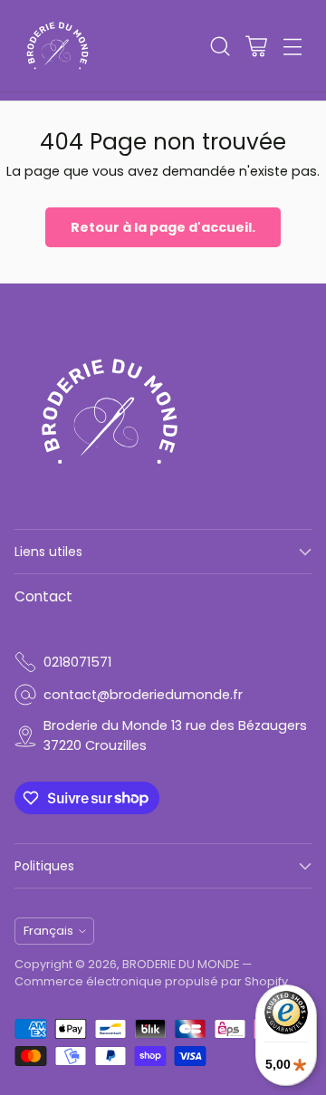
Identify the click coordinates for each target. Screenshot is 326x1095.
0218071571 (77, 662)
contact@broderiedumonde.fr (143, 695)
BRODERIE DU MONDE (180, 964)
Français (48, 930)
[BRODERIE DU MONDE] (57, 46)
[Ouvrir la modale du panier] (255, 45)
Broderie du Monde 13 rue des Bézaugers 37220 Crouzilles (175, 735)
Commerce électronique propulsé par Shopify (151, 981)
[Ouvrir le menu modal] (292, 45)
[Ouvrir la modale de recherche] (219, 45)
